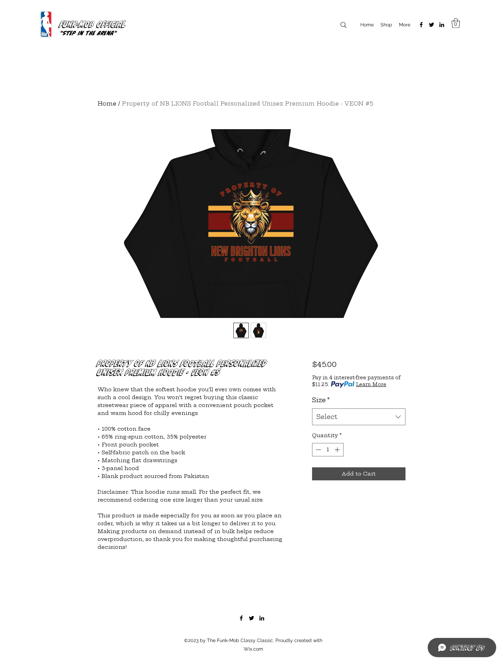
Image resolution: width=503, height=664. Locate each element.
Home (107, 103)
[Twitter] (431, 24)
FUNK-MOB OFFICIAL (93, 24)
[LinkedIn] (441, 24)
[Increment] (338, 449)
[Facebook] (421, 24)
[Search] (343, 25)
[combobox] (358, 417)
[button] (456, 23)
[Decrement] (317, 449)
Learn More (371, 384)
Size (321, 400)
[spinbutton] (327, 449)
